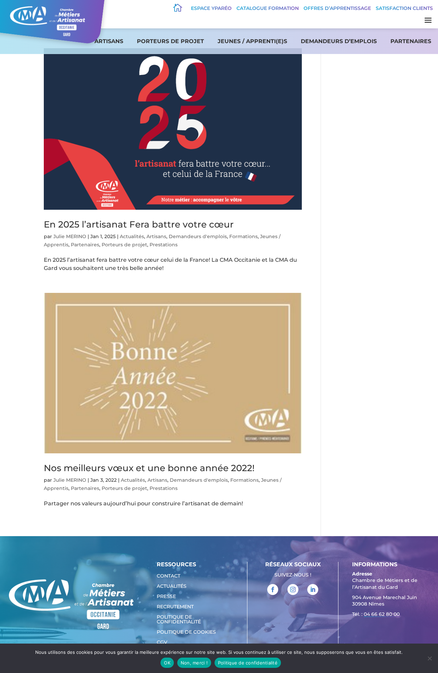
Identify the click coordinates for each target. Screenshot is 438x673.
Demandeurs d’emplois (339, 41)
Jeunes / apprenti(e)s (252, 41)
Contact (168, 576)
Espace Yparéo (211, 8)
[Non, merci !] (429, 658)
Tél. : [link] (376, 614)
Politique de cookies (186, 632)
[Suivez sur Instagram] (292, 589)
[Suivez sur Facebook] (272, 589)
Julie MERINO (69, 236)
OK (167, 662)
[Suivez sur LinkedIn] (312, 589)
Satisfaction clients (404, 8)
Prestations (164, 245)
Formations (243, 236)
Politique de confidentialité (179, 619)
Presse (166, 596)
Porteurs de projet (170, 41)
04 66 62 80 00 (382, 614)
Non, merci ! (194, 662)
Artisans (108, 41)
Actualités (132, 236)
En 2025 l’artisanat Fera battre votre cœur (139, 224)
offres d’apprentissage (337, 8)
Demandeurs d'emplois (198, 236)
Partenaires (410, 41)
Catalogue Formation (267, 8)
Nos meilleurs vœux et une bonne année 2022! (149, 468)
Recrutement (175, 607)
